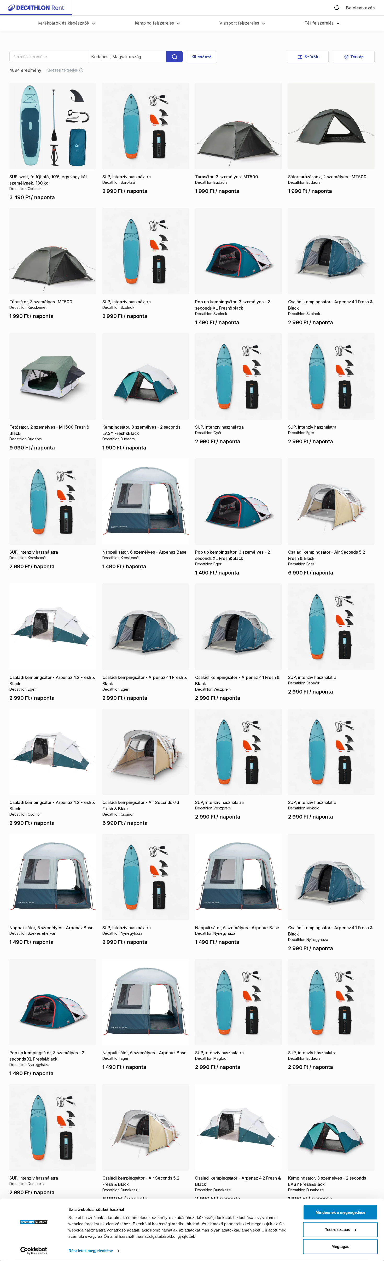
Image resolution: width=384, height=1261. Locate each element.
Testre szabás (337, 1229)
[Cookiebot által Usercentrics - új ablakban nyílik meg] (34, 1251)
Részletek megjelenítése (90, 1250)
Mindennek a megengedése (340, 1212)
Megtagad (340, 1246)
